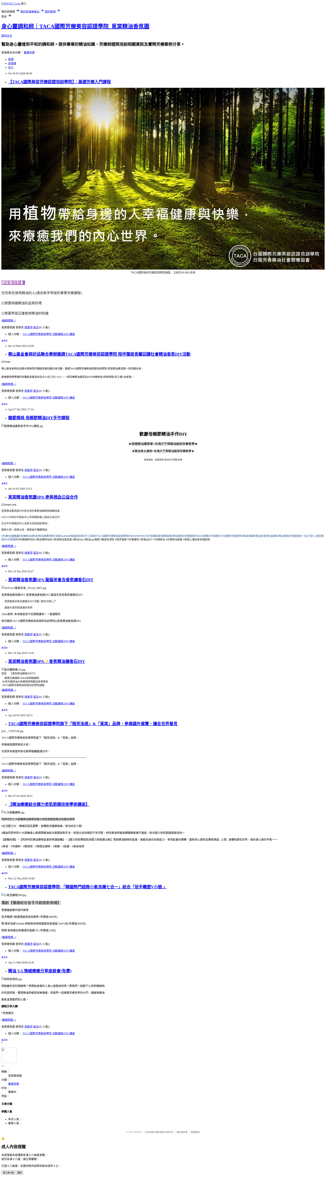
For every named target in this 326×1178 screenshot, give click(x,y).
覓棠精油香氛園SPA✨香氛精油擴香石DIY (46, 661)
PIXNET (137, 1132)
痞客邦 (28, 327)
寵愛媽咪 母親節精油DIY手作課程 (38, 418)
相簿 (11, 59)
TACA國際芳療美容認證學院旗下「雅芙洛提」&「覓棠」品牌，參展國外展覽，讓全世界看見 (92, 724)
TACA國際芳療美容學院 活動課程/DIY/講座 (48, 334)
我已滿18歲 (8, 1172)
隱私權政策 (182, 1132)
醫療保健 (29, 52)
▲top (4, 340)
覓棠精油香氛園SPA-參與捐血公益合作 (43, 497)
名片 (11, 67)
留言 (36, 327)
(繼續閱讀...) (8, 320)
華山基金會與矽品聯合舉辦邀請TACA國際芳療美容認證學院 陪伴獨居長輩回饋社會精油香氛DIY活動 (99, 354)
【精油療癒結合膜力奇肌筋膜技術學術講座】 (49, 804)
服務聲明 (195, 1132)
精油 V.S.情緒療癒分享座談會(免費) (39, 971)
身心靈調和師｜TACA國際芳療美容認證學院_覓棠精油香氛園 (75, 26)
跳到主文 (6, 35)
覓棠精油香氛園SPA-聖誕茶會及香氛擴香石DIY (50, 580)
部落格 (12, 63)
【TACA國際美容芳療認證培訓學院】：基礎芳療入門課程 (59, 82)
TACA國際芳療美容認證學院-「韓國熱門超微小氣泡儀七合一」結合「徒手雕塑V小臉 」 (87, 887)
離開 (19, 1172)
